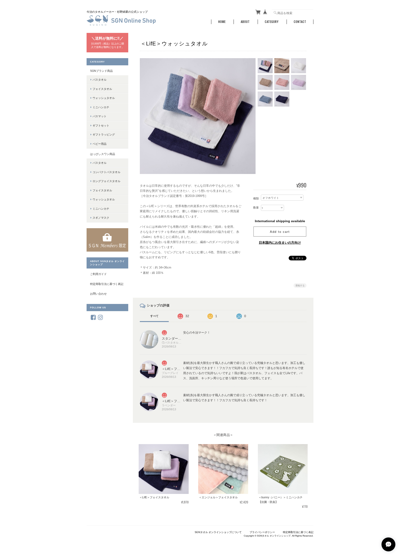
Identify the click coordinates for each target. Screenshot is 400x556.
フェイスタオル (102, 88)
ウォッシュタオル (104, 97)
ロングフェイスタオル (106, 181)
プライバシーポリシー (262, 532)
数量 (256, 207)
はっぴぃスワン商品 (102, 153)
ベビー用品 (99, 143)
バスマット (99, 116)
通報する (300, 285)
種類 (256, 198)
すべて (154, 316)
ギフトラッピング (104, 134)
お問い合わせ (98, 293)
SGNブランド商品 (101, 70)
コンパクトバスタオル (106, 172)
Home (222, 21)
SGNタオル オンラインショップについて (218, 532)
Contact (300, 21)
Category (272, 21)
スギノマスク (101, 217)
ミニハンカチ (101, 107)
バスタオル (99, 79)
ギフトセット (101, 125)
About (245, 21)
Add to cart (280, 231)
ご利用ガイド (98, 273)
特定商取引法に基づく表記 (106, 283)
